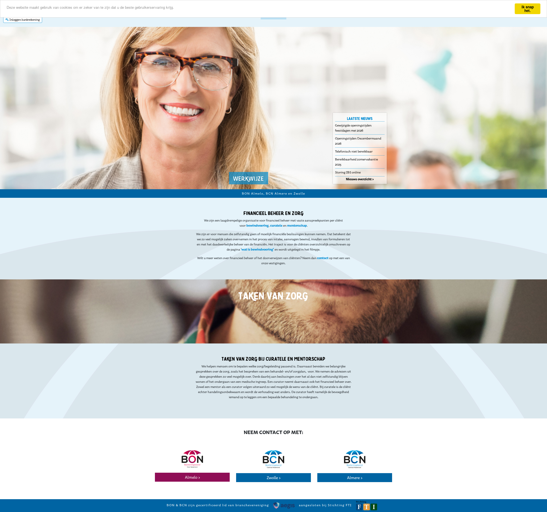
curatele (276, 225)
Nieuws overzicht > (360, 179)
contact (322, 258)
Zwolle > (274, 477)
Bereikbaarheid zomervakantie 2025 (356, 162)
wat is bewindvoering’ (258, 249)
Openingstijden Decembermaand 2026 (358, 141)
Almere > (354, 477)
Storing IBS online (348, 172)
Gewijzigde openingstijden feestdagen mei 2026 (353, 128)
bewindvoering (257, 225)
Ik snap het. (528, 8)
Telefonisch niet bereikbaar (354, 151)
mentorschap (297, 225)
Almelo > (192, 477)
